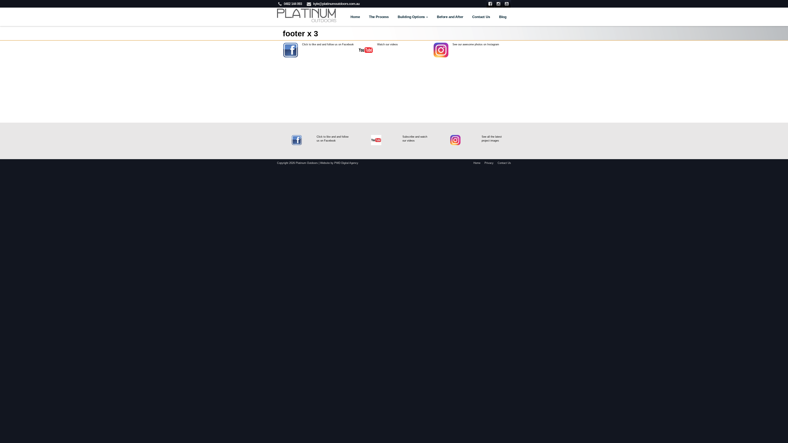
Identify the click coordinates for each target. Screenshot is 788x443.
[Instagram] (499, 4)
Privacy (489, 163)
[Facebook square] (490, 4)
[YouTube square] (507, 4)
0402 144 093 (293, 4)
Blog (502, 17)
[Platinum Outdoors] (307, 15)
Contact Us (481, 17)
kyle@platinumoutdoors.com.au (336, 4)
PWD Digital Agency (346, 163)
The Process (379, 17)
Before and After (450, 17)
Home (355, 17)
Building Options (412, 17)
